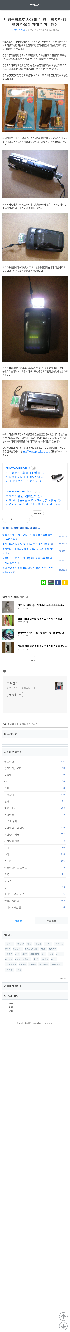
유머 (34, 788)
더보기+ (63, 978)
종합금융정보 (34, 900)
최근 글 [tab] (18, 920)
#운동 (50, 954)
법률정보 (34, 761)
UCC (34, 781)
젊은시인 (32, 30)
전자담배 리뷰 (34, 841)
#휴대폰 (32, 964)
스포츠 (34, 860)
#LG (17, 954)
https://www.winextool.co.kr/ (20, 491)
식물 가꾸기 (34, 821)
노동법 (34, 774)
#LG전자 (53, 949)
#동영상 (20, 944)
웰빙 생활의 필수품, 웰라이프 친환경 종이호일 (26, 544)
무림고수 (35, 4)
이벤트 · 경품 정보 (34, 894)
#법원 (43, 949)
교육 (34, 874)
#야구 (24, 954)
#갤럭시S (9, 944)
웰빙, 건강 (34, 807)
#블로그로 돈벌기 (23, 959)
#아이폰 (59, 954)
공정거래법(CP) (34, 768)
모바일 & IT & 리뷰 (34, 827)
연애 (34, 801)
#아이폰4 (9, 969)
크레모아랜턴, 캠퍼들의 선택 (24, 496)
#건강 (36, 959)
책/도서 (34, 880)
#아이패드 (58, 944)
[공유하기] (17, 519)
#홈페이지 (34, 954)
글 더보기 (35, 660)
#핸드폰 (22, 964)
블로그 (34, 887)
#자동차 (47, 944)
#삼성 (53, 959)
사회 (34, 854)
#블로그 (8, 954)
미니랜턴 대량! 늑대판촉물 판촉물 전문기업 (25, 473)
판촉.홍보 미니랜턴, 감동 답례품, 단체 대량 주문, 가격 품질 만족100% (25, 479)
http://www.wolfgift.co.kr (18, 467)
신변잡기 (34, 794)
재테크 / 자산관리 (34, 907)
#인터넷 (8, 959)
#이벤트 (45, 959)
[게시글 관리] (24, 519)
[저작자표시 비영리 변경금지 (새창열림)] (63, 515)
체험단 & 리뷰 (18, 30)
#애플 (18, 969)
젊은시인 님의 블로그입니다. (21, 688)
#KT (43, 954)
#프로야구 (17, 949)
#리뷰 (7, 949)
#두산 (29, 944)
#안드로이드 (10, 964)
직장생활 (34, 814)
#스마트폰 (43, 964)
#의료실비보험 (31, 949)
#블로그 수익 (56, 964)
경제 (34, 847)
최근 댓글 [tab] (51, 920)
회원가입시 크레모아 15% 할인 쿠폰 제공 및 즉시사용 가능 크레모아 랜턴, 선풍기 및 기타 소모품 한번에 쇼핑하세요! (35, 502)
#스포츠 (38, 944)
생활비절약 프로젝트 (34, 867)
